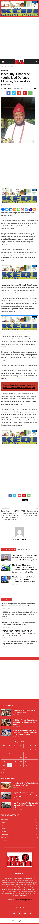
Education (4, 832)
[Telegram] (26, 209)
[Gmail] (22, 209)
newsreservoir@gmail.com (23, 900)
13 (21, 757)
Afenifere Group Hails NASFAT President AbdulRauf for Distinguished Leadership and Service (19, 624)
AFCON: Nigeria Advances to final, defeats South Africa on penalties (29, 513)
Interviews (4, 838)
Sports (3, 826)
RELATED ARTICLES (8, 550)
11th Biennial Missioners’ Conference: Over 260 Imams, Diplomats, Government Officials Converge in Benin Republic (19, 614)
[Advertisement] (19, 38)
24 (4, 765)
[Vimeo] (20, 913)
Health (3, 829)
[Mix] (14, 209)
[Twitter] (7, 209)
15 (30, 757)
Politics (3, 823)
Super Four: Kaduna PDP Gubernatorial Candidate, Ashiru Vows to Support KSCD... (25, 805)
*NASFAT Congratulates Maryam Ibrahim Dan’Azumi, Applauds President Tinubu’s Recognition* (24, 557)
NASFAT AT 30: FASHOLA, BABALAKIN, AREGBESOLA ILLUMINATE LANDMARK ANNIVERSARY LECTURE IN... (25, 732)
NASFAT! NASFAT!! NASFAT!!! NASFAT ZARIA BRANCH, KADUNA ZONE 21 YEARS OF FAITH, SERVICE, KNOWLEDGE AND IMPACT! (19, 633)
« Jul (2, 772)
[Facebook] (3, 209)
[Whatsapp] (18, 209)
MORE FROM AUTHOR (24, 550)
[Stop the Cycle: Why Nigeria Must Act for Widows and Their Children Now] (6, 712)
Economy (4, 841)
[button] (36, 61)
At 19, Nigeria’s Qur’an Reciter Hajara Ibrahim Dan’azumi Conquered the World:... (25, 722)
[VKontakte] (25, 913)
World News (4, 70)
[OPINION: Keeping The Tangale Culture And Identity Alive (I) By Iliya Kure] (6, 785)
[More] (34, 209)
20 (21, 761)
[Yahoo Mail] (30, 209)
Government (5, 835)
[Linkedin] (10, 209)
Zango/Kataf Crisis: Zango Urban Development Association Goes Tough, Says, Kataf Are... (25, 795)
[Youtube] (30, 913)
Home (2, 66)
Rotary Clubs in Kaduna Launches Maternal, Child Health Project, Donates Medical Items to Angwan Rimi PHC (20, 643)
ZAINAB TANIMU (7, 88)
